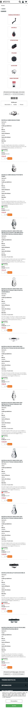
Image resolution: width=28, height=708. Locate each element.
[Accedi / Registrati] (23, 1)
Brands (3, 5)
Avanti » (22, 94)
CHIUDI (26, 692)
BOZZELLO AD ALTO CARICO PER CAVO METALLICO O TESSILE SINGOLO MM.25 (12, 461)
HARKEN (3, 131)
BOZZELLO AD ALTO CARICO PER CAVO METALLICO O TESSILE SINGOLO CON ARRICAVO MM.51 (12, 404)
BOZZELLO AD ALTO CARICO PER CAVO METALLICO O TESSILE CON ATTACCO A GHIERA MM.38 (12, 290)
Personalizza (14, 701)
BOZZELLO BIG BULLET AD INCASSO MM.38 (13, 573)
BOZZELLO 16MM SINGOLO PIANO (11, 120)
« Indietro (6, 94)
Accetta (14, 705)
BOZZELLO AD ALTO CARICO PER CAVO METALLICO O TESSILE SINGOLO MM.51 (12, 517)
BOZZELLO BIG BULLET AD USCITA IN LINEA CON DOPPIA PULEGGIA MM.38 (13, 628)
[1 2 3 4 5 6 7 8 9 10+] (4, 158)
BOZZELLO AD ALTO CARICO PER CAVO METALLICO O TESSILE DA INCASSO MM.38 (13, 347)
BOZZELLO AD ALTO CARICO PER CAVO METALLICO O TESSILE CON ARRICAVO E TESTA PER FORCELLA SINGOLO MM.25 (12, 232)
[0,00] (26, 1)
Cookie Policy (8, 697)
